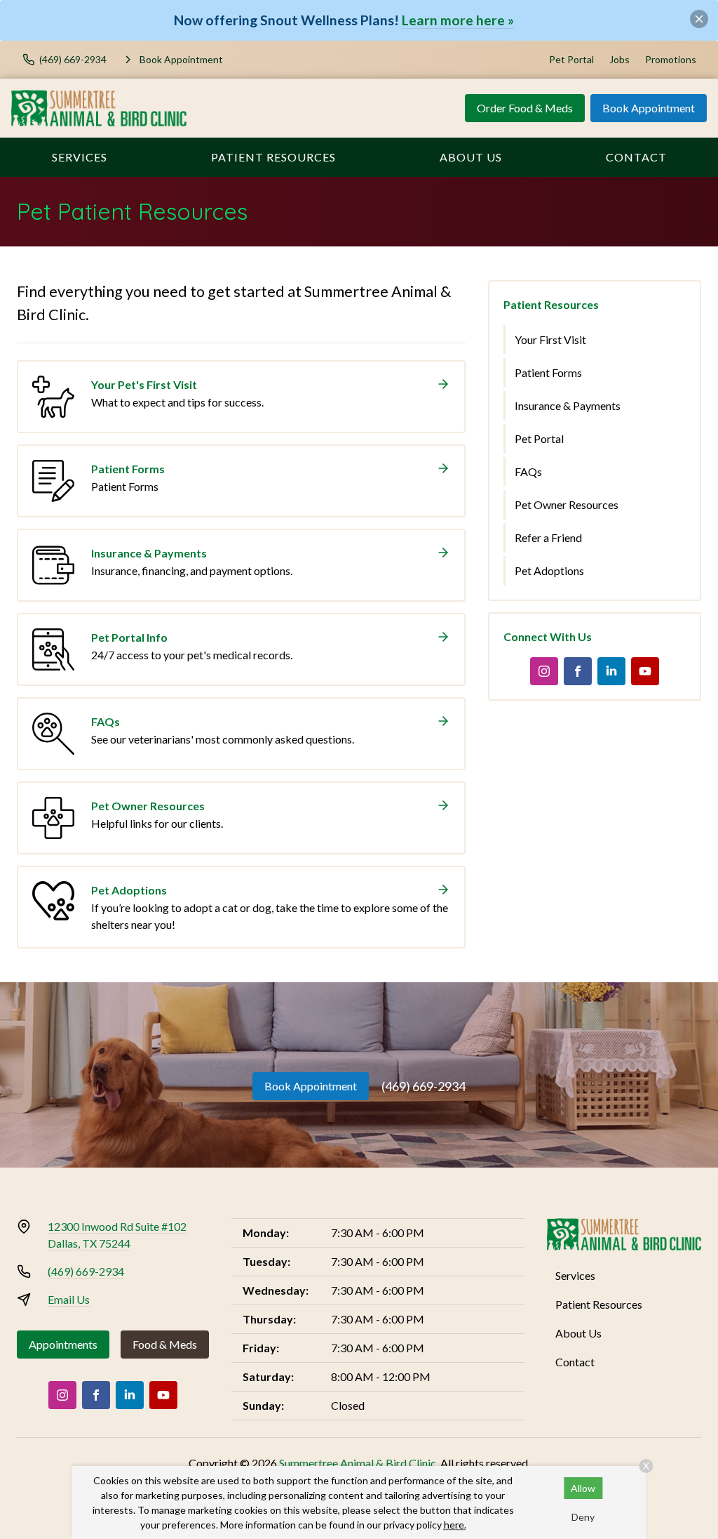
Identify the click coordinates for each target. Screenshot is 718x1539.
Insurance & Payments (568, 405)
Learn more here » (458, 20)
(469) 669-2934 (423, 1086)
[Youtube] (645, 671)
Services (79, 157)
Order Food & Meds (525, 107)
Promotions (670, 59)
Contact (636, 157)
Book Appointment (648, 107)
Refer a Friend (548, 537)
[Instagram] (544, 671)
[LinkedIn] (611, 671)
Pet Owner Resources (566, 504)
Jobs (619, 59)
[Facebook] (578, 671)
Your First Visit (550, 339)
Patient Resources (273, 157)
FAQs (528, 471)
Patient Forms (548, 372)
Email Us (69, 1299)
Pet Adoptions (549, 570)
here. (455, 1525)
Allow (583, 1488)
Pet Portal (571, 59)
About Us (471, 157)
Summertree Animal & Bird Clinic (357, 1462)
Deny (583, 1517)
